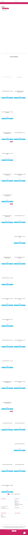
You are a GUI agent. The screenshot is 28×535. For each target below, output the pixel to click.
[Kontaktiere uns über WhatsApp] (1, 533)
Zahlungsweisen (16, 505)
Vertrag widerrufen (17, 503)
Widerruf (16, 502)
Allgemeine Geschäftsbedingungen (19, 504)
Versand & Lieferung (17, 501)
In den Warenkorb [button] (7, 118)
